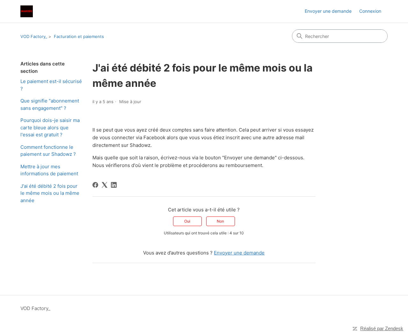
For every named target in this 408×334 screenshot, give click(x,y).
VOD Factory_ (33, 36)
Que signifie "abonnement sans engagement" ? (49, 104)
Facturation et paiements (79, 36)
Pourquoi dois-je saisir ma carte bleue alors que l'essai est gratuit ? (50, 127)
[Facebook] (95, 185)
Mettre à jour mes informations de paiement (49, 170)
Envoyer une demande (328, 11)
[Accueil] (26, 11)
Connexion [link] (370, 11)
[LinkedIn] (114, 185)
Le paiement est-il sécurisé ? (51, 85)
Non (220, 221)
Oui (187, 221)
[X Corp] (104, 185)
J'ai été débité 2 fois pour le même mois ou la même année (49, 193)
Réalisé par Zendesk (381, 328)
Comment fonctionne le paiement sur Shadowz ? (48, 150)
